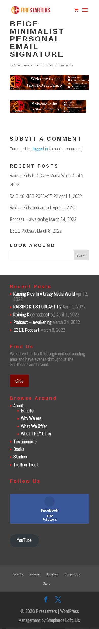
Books (18, 449)
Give (19, 381)
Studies (20, 457)
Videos (34, 574)
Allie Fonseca (23, 65)
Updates (52, 574)
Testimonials (25, 441)
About (18, 405)
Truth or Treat (25, 465)
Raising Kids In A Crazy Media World (40, 175)
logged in (40, 148)
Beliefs (27, 411)
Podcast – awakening (29, 219)
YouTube (24, 540)
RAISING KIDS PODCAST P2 (34, 196)
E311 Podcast (23, 231)
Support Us (72, 574)
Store (47, 583)
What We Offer (34, 426)
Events (18, 574)
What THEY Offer (36, 434)
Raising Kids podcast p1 (31, 207)
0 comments (64, 65)
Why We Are (31, 418)
